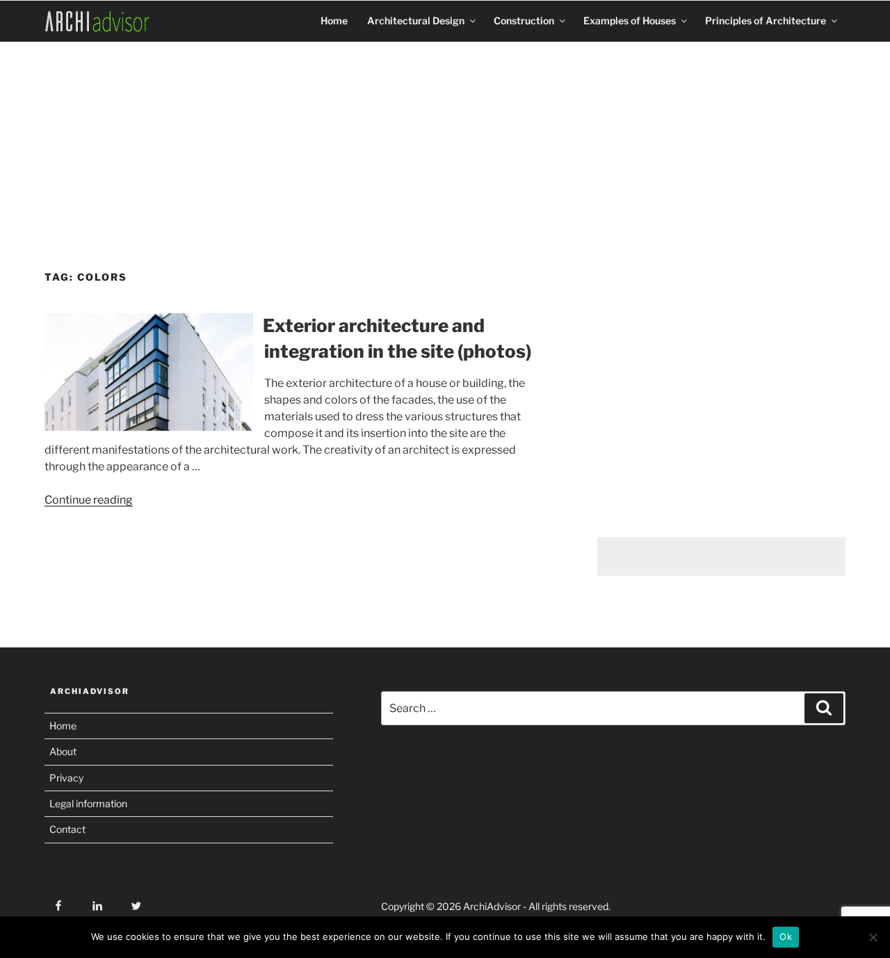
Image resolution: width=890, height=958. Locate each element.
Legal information (88, 803)
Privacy (66, 778)
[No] (873, 937)
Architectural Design (415, 20)
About (62, 751)
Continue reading (88, 499)
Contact (67, 829)
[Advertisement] (445, 150)
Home (334, 20)
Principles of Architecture (765, 20)
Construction (524, 20)
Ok (785, 936)
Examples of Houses (629, 20)
